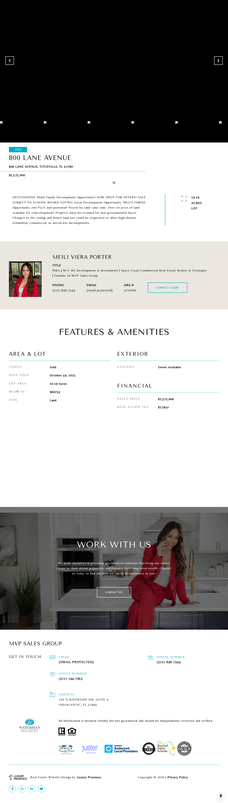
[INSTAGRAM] (22, 788)
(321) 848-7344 (63, 290)
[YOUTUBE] (41, 788)
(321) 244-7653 (71, 678)
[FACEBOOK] (12, 788)
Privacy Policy (177, 777)
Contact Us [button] (114, 592)
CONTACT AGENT (167, 287)
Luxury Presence (89, 777)
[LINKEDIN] (31, 788)
